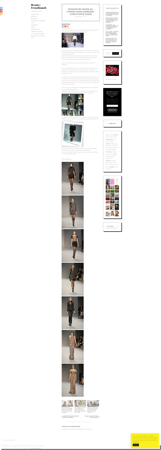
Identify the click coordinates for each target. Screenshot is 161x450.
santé (114, 162)
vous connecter (72, 429)
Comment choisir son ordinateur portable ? (71, 417)
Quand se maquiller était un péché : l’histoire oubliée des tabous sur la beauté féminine (111, 40)
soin (114, 164)
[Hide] (0, 15)
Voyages (116, 167)
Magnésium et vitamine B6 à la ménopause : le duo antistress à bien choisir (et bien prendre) (112, 20)
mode (115, 154)
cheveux (109, 139)
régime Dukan (109, 162)
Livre (113, 147)
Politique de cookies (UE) (38, 36)
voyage (111, 167)
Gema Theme (6, 440)
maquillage (112, 149)
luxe (117, 147)
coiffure (115, 139)
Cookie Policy (136, 442)
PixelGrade (12, 440)
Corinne (79, 16)
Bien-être (34, 16)
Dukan (108, 144)
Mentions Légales (37, 31)
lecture (107, 147)
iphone (109, 145)
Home (33, 27)
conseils (107, 141)
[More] (68, 26)
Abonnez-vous (112, 110)
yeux (110, 168)
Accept (136, 445)
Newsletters (35, 29)
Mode (76, 16)
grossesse (116, 143)
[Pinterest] (65, 26)
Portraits (34, 25)
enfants (112, 143)
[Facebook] (63, 26)
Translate (115, 228)
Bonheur (34, 18)
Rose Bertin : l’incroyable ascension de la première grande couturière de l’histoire (112, 27)
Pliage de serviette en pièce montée (91, 417)
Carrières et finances (38, 20)
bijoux (112, 137)
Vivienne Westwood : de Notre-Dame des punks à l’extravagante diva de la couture (92, 410)
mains (107, 149)
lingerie (110, 147)
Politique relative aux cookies (36, 448)
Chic (32, 23)
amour (108, 135)
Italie (113, 145)
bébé (115, 137)
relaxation (114, 160)
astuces (111, 135)
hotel (107, 145)
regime (108, 160)
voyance (107, 168)
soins (117, 164)
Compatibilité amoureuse (111, 79)
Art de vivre (35, 14)
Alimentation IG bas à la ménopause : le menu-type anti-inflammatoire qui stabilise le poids (80, 410)
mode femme (108, 156)
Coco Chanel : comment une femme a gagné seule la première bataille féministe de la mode (112, 33)
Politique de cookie (37, 33)
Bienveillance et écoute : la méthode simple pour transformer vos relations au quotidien (67, 410)
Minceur (107, 154)
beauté (116, 135)
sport (107, 167)
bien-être (108, 137)
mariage (109, 152)
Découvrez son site (66, 157)
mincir (111, 154)
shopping (111, 164)
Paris (111, 158)
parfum (113, 156)
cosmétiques (111, 141)
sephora (107, 164)
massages (114, 152)
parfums (107, 158)
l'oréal (115, 145)
